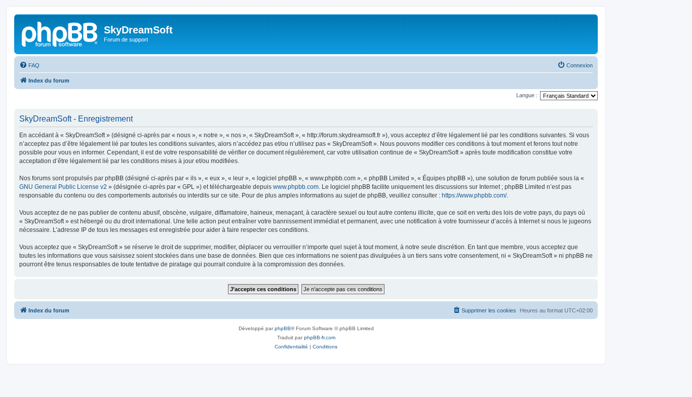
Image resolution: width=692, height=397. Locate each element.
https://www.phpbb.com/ (474, 195)
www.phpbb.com (296, 186)
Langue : (526, 95)
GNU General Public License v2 (63, 186)
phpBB (283, 328)
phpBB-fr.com (319, 337)
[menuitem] (29, 65)
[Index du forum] (60, 33)
